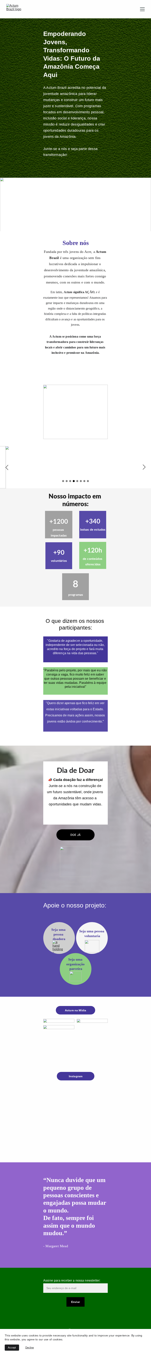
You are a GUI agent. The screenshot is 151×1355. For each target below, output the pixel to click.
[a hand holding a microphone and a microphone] (58, 946)
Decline (29, 1347)
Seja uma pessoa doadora (58, 934)
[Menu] (142, 9)
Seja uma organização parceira (76, 964)
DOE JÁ (75, 834)
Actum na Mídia (75, 1010)
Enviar (75, 1301)
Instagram (75, 1076)
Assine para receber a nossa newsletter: (71, 1280)
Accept (12, 1347)
